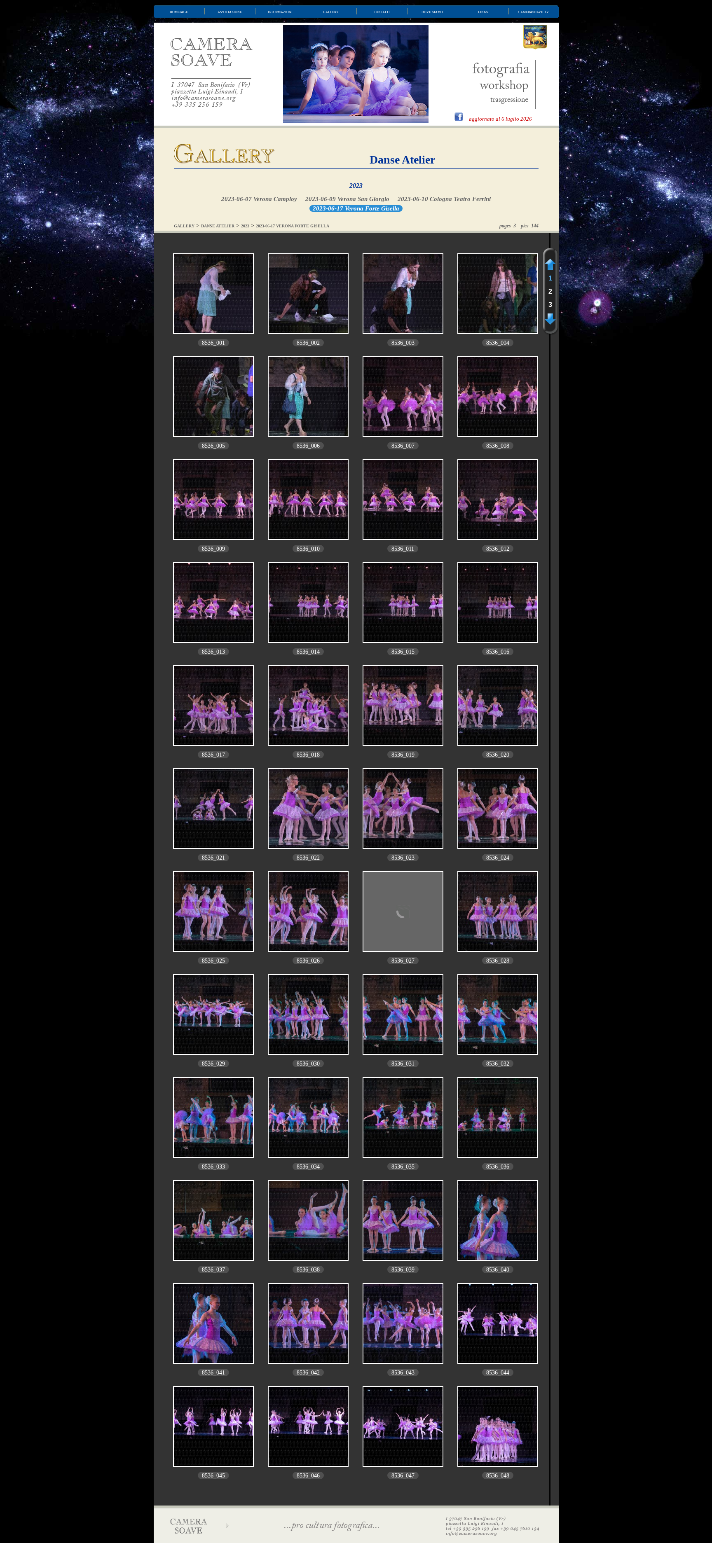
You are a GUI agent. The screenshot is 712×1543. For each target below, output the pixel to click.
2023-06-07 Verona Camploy (259, 199)
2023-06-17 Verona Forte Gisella (356, 208)
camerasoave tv (533, 11)
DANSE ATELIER (217, 226)
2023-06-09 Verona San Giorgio (347, 199)
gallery (331, 11)
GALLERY (184, 226)
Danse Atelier (402, 159)
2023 (356, 185)
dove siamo (432, 11)
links (483, 11)
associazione (230, 11)
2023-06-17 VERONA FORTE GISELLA (292, 226)
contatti (382, 11)
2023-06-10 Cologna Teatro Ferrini (444, 199)
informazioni (280, 11)
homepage (179, 11)
